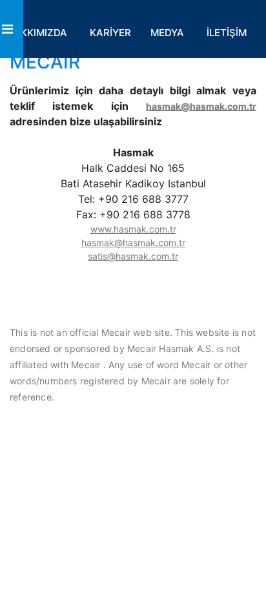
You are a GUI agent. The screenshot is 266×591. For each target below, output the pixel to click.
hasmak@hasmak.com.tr (201, 106)
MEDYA (167, 32)
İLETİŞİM (227, 32)
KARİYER (110, 32)
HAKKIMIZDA (36, 32)
